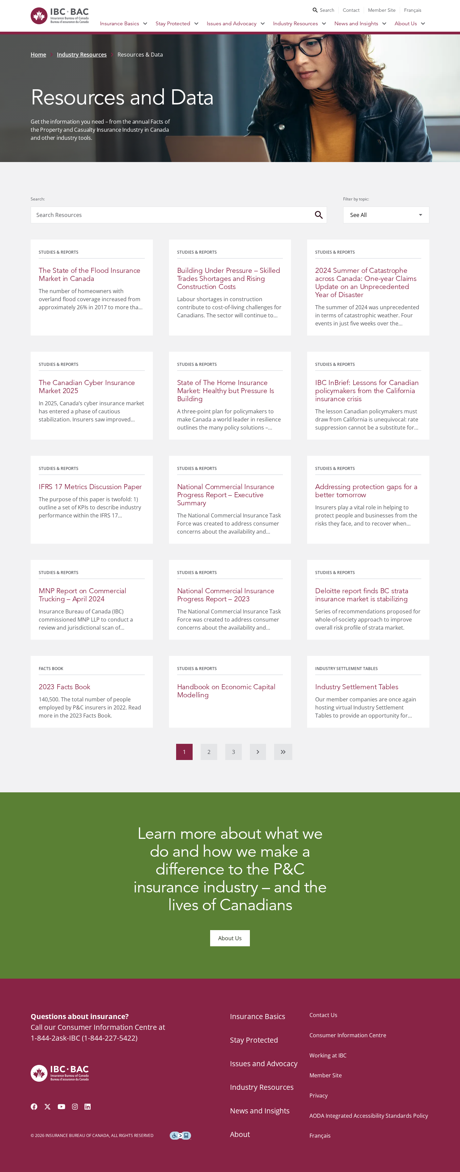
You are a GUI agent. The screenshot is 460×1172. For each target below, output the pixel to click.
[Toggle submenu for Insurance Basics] (145, 23)
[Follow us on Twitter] (47, 1106)
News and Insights (356, 23)
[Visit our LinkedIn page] (88, 1106)
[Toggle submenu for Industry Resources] (324, 23)
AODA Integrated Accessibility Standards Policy (368, 1115)
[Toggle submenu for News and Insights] (384, 23)
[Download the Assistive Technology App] (180, 1136)
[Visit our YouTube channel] (61, 1106)
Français (412, 10)
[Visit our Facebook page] (34, 1106)
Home (38, 54)
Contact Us (323, 1015)
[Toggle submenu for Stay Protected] (196, 23)
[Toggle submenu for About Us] (423, 23)
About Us (406, 23)
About (240, 1134)
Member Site (382, 10)
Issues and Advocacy (232, 23)
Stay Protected (173, 23)
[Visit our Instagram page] (75, 1106)
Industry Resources (295, 23)
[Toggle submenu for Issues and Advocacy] (263, 23)
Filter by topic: (356, 199)
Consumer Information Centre (347, 1035)
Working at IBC (328, 1055)
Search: (38, 199)
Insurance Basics (119, 23)
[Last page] (283, 752)
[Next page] (258, 752)
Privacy (318, 1095)
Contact (351, 10)
